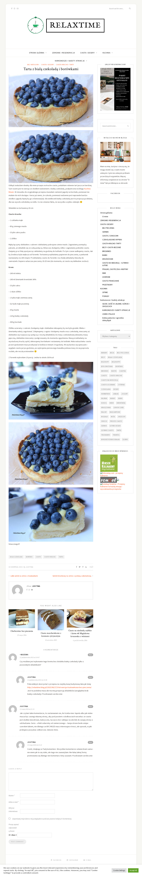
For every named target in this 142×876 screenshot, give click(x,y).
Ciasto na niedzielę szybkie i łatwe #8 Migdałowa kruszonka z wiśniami (80, 633)
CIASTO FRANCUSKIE (110, 281)
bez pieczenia (123, 353)
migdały (104, 417)
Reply (90, 655)
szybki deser (115, 426)
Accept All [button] (133, 870)
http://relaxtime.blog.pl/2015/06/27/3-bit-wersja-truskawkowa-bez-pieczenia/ (59, 687)
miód (113, 417)
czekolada (106, 389)
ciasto (38, 557)
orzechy (121, 417)
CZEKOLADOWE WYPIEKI (112, 239)
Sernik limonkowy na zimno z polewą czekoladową (72, 576)
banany (104, 353)
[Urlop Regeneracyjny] (115, 89)
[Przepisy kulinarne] (109, 463)
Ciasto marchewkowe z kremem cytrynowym (51, 635)
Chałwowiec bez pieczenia (22, 631)
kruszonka (106, 407)
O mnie (105, 216)
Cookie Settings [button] (119, 870)
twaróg (116, 435)
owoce (104, 421)
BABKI (104, 255)
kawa (120, 398)
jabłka (116, 394)
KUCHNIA (106, 53)
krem (112, 403)
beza (112, 353)
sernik (104, 426)
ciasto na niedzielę (109, 380)
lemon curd (119, 407)
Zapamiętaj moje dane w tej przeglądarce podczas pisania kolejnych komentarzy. (42, 819)
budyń (113, 371)
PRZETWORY (107, 284)
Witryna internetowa (13, 810)
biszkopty (116, 362)
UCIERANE (106, 277)
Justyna (29, 567)
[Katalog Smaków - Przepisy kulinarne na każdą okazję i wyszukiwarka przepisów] (115, 486)
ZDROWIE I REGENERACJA (63, 53)
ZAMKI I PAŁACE (108, 314)
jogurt (124, 394)
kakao (112, 398)
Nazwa (12, 795)
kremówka (121, 403)
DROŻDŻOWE (107, 259)
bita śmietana (107, 366)
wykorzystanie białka (110, 439)
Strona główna (36, 53)
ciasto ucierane (108, 385)
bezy (103, 357)
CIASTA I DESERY (87, 53)
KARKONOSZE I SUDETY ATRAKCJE (116, 310)
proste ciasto (116, 421)
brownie (104, 371)
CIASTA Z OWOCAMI (110, 235)
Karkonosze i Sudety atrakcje (70, 61)
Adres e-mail (14, 802)
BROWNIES (106, 251)
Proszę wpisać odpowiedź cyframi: (14, 827)
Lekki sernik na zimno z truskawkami (24, 576)
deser (115, 389)
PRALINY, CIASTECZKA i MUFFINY (115, 269)
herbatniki (105, 394)
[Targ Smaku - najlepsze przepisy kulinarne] (118, 479)
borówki (29, 557)
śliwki (125, 439)
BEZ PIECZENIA (108, 228)
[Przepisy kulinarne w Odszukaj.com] (115, 474)
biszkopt (105, 362)
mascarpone (115, 412)
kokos (104, 403)
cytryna (121, 385)
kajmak (104, 398)
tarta (61, 557)
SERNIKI (105, 232)
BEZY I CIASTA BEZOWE (111, 247)
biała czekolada (16, 557)
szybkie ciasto (107, 430)
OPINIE (105, 292)
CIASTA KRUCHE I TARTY (111, 243)
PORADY (105, 296)
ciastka (122, 371)
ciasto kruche (49, 557)
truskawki (105, 435)
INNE (104, 273)
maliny (104, 412)
